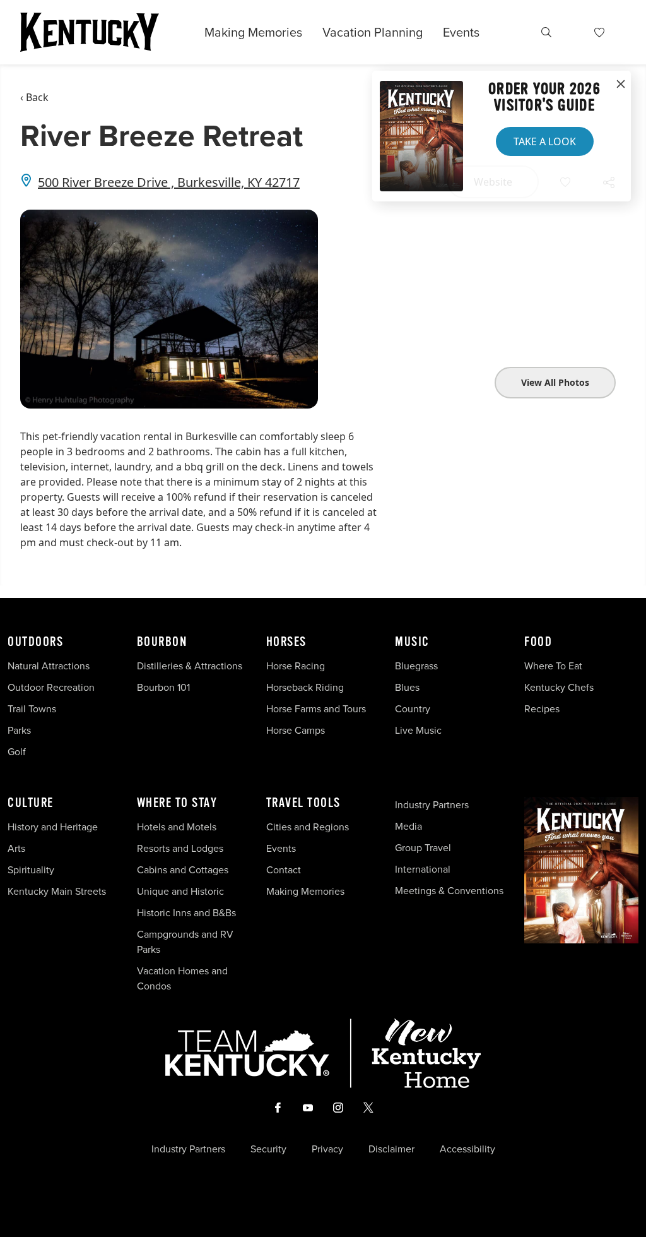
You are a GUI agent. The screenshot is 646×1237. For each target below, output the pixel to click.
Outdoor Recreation (51, 687)
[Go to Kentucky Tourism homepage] (89, 32)
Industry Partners (432, 804)
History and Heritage (54, 827)
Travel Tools (303, 803)
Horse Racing (295, 665)
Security (268, 1149)
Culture (31, 803)
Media (408, 826)
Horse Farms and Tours (316, 708)
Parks (19, 730)
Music (412, 642)
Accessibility (467, 1149)
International (422, 869)
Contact (283, 869)
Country (412, 708)
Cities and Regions (307, 827)
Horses (286, 642)
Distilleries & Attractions (189, 665)
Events (461, 32)
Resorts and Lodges (180, 848)
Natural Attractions (49, 665)
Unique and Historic (180, 891)
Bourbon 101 (163, 687)
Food (538, 642)
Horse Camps (295, 730)
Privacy (327, 1149)
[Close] (621, 85)
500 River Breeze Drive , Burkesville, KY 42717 (169, 182)
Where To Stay (177, 803)
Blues (407, 687)
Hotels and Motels (176, 827)
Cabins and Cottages (182, 869)
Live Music (418, 730)
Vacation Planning (372, 32)
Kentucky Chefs (559, 687)
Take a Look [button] (545, 141)
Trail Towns (32, 708)
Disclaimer (391, 1149)
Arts (16, 848)
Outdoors (35, 642)
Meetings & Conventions (449, 890)
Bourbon (162, 642)
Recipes (543, 708)
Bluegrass (416, 665)
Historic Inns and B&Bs (186, 912)
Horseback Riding (305, 687)
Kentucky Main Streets (57, 891)
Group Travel (423, 847)
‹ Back (34, 97)
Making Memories (253, 32)
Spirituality (32, 869)
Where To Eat (553, 665)
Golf (17, 751)
